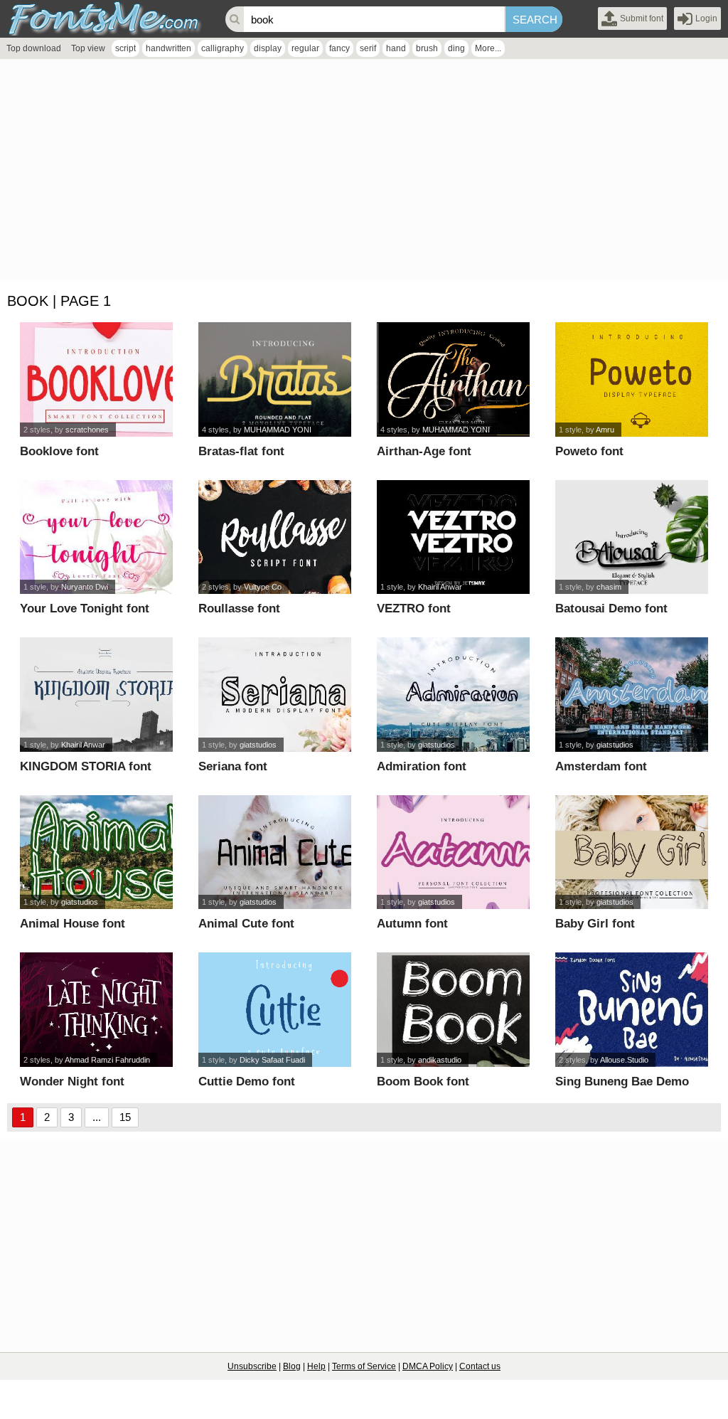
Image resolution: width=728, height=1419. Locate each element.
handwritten (168, 48)
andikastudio (439, 1060)
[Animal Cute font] (275, 852)
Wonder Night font (72, 1081)
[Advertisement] (364, 172)
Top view (88, 48)
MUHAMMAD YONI (277, 429)
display (268, 48)
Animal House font (72, 923)
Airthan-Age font (424, 451)
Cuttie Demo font (246, 1081)
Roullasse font (239, 608)
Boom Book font (423, 1081)
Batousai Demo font (611, 608)
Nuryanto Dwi (84, 587)
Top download (33, 48)
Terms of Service (364, 1366)
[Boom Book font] (453, 1009)
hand (396, 48)
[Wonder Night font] (96, 1009)
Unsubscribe (252, 1366)
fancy (339, 48)
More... (488, 48)
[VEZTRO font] (453, 537)
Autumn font (412, 923)
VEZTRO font (414, 608)
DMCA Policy (427, 1366)
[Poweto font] (632, 379)
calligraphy (222, 48)
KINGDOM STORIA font (85, 766)
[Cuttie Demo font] (275, 1009)
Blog (292, 1366)
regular (305, 48)
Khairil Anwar (440, 587)
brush (427, 48)
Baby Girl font (595, 923)
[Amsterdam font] (632, 694)
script (125, 48)
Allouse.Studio (624, 1060)
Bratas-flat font (241, 451)
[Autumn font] (453, 852)
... (96, 1117)
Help (316, 1366)
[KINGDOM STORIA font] (96, 694)
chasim (608, 587)
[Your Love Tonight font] (96, 537)
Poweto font (589, 451)
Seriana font (232, 766)
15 (125, 1117)
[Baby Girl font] (632, 852)
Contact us (479, 1366)
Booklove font (59, 451)
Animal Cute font (246, 923)
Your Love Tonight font (84, 608)
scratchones (87, 429)
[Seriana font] (275, 694)
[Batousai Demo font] (632, 537)
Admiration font (421, 766)
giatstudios (258, 744)
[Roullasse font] (275, 537)
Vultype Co (263, 587)
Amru (605, 429)
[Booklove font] (96, 379)
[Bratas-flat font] (275, 379)
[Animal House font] (96, 852)
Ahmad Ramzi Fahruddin (107, 1060)
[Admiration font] (453, 694)
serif (368, 48)
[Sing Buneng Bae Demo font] (632, 1009)
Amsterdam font (601, 766)
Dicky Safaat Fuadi (272, 1060)
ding (456, 48)
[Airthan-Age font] (453, 379)
